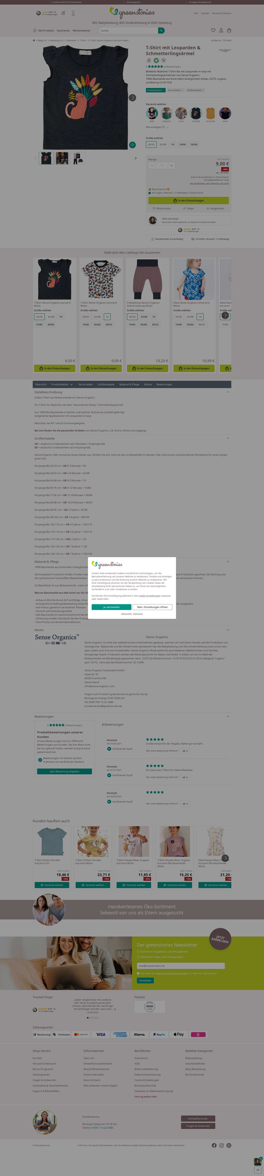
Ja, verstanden (111, 607)
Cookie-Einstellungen (149, 595)
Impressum (138, 613)
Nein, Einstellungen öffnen (152, 607)
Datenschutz (126, 613)
